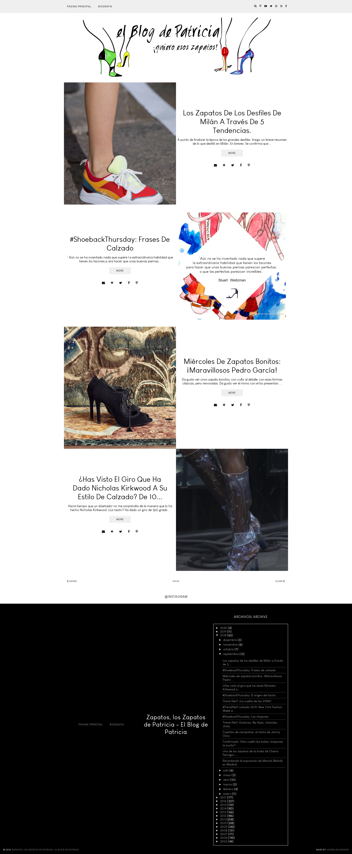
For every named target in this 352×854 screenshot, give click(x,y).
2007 (224, 834)
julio (226, 770)
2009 (224, 827)
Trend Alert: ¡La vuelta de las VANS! (247, 701)
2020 (224, 628)
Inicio (176, 581)
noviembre (231, 644)
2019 (223, 631)
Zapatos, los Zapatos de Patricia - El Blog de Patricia (176, 725)
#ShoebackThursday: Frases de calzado (249, 670)
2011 (223, 819)
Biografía (105, 6)
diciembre (230, 640)
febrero (228, 789)
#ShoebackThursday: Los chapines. (246, 716)
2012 (223, 816)
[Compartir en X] (233, 165)
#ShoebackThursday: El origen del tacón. (249, 695)
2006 (224, 838)
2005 (224, 841)
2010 (224, 823)
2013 (223, 812)
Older (279, 581)
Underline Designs (338, 850)
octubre (228, 649)
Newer (73, 581)
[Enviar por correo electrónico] (215, 165)
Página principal (79, 6)
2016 (223, 801)
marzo (228, 784)
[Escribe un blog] (224, 165)
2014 (223, 808)
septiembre (231, 654)
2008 (224, 830)
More (232, 153)
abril (226, 780)
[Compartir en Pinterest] (249, 165)
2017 (223, 797)
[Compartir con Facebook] (240, 165)
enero (227, 794)
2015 (223, 805)
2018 (223, 635)
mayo (227, 775)
